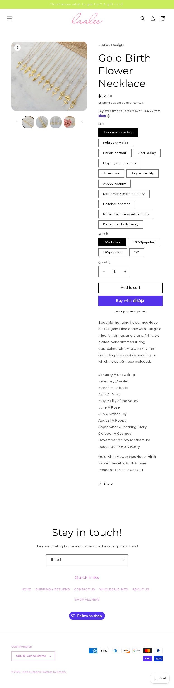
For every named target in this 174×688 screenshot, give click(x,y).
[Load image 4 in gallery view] (69, 122)
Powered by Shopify (53, 672)
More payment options (130, 311)
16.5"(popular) (144, 242)
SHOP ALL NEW (87, 599)
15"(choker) (112, 242)
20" (136, 252)
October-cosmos (116, 204)
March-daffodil (115, 153)
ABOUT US (141, 589)
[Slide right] (82, 122)
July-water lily (142, 173)
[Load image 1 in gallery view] (28, 122)
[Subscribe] (123, 559)
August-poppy (114, 183)
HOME (26, 589)
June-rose (111, 173)
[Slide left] (16, 122)
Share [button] (108, 483)
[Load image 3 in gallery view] (56, 122)
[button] (9, 18)
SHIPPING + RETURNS (53, 589)
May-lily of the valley (119, 163)
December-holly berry (120, 224)
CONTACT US (84, 589)
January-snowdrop (118, 132)
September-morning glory (124, 193)
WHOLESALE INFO (113, 589)
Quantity (104, 262)
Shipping (104, 102)
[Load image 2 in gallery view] (42, 122)
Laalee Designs (31, 672)
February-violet (115, 142)
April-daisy (147, 153)
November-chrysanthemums (126, 214)
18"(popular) (113, 252)
